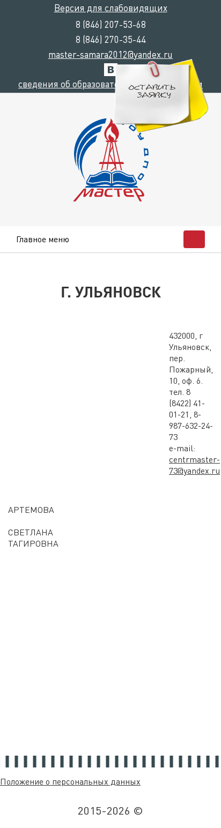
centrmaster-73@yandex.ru (194, 464)
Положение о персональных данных (70, 781)
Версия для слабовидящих (110, 7)
